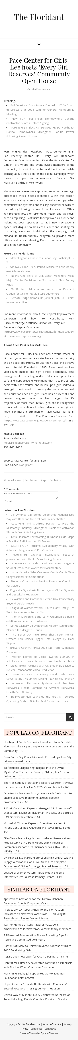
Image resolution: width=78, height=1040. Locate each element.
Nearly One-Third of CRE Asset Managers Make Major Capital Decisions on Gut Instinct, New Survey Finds (40, 280)
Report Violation (51, 480)
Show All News (13, 480)
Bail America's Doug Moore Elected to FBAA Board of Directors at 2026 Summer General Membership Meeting (40, 109)
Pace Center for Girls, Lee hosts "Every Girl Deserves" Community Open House (39, 70)
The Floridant (39, 17)
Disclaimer (31, 480)
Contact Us (50, 1028)
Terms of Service (52, 1024)
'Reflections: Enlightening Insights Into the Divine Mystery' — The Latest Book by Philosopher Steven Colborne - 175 (36, 772)
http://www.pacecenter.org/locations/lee (30, 420)
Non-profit (25, 465)
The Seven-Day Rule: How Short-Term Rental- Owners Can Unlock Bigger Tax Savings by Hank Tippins (40, 639)
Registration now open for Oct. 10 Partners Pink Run (36, 956)
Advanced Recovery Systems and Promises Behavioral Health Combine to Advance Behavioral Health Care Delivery (40, 687)
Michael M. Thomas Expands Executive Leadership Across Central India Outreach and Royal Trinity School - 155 (38, 827)
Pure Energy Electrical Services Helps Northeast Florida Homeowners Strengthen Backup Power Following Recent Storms (40, 132)
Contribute (36, 1028)
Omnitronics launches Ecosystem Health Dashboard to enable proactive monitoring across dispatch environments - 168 (38, 797)
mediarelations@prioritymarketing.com (28, 442)
